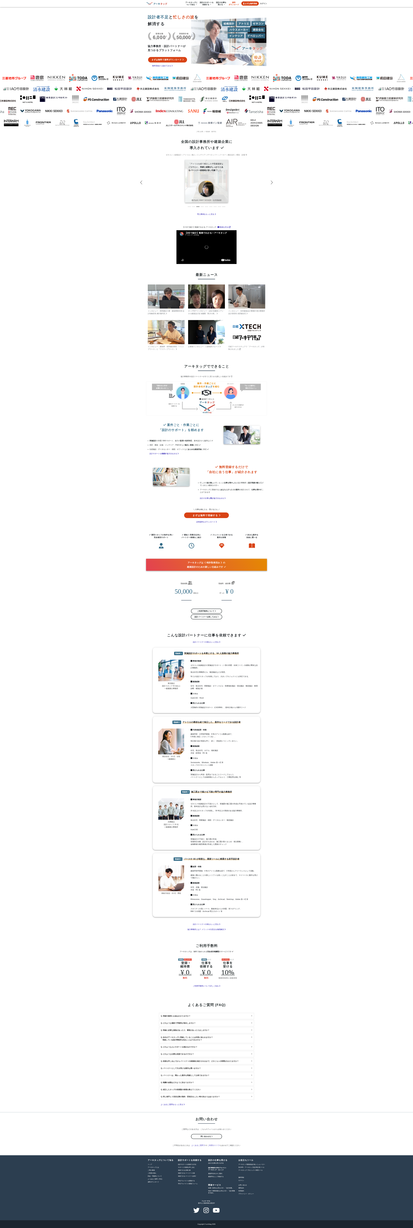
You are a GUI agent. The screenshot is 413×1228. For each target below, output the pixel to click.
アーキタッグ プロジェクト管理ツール (250, 1170)
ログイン (263, 3)
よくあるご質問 (197, 1145)
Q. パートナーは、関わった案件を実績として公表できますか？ (185, 1075)
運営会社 (241, 1188)
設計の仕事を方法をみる (212, 498)
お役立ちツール (246, 1160)
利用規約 (241, 1191)
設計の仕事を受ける (221, 3)
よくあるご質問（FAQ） (155, 1179)
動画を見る (224, 227)
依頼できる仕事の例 (184, 1170)
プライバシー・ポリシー (246, 1194)
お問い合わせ (242, 1185)
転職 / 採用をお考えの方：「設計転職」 (220, 1188)
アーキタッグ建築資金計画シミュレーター (251, 1164)
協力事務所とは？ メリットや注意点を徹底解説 (205, 929)
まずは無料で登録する (206, 515)
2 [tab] (193, 206)
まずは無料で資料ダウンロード (167, 60)
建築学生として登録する (216, 1176)
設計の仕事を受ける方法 (216, 1163)
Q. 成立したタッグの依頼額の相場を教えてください (181, 1089)
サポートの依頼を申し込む (186, 1167)
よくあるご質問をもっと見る (172, 1104)
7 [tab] (215, 206)
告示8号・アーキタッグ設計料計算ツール (251, 1167)
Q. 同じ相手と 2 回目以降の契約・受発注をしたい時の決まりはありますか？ (190, 1097)
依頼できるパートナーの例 (186, 1173)
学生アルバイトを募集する (186, 1181)
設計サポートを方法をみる (163, 454)
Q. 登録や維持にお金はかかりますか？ (175, 1016)
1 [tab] (189, 206)
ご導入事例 (151, 1170)
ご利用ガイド (213, 1145)
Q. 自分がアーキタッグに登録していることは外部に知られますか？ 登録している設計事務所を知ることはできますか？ (187, 1038)
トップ (150, 1164)
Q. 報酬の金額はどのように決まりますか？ (177, 1082)
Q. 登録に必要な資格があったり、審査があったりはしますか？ (185, 1030)
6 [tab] (210, 206)
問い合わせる (206, 1136)
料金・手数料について (155, 1176)
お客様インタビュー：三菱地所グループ (204, 346)
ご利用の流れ (152, 1173)
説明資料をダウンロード (206, 522)
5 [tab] (206, 206)
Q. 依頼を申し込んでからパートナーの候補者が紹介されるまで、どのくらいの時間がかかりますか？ (200, 1061)
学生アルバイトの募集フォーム (188, 1183)
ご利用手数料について (206, 611)
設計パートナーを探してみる (206, 617)
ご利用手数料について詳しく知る (206, 986)
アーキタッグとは (153, 1167)
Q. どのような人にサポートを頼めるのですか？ (179, 1047)
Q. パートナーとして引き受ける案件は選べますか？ (181, 1068)
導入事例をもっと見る (206, 214)
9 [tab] (223, 206)
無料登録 (251, 3)
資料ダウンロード (234, 3)
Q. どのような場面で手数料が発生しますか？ (178, 1023)
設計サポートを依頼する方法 (187, 1164)
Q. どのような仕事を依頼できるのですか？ (177, 1054)
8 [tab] (219, 206)
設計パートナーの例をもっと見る (206, 642)
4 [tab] (202, 206)
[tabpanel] (206, 182)
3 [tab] (198, 206)
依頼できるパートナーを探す (187, 1176)
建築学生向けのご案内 (215, 1173)
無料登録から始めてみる (161, 66)
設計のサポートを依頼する (207, 3)
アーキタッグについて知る (191, 3)
